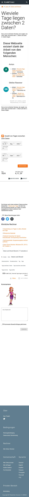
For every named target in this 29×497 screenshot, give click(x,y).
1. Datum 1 (5, 142)
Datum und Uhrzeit (16, 6)
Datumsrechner (5, 261)
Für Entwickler (7, 470)
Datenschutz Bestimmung (10, 435)
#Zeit (9, 257)
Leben (7, 6)
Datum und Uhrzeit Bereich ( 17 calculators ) (15, 251)
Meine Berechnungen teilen (12, 215)
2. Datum (5, 153)
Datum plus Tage (13, 206)
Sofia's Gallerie (7, 467)
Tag (19, 261)
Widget (23, 178)
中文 (20, 477)
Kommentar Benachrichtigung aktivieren (15, 324)
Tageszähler (12, 269)
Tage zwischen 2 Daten (7, 265)
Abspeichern (13, 178)
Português (22, 472)
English (21, 465)
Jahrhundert (5, 146)
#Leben (5, 257)
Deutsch (21, 462)
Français (21, 470)
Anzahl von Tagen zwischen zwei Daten (18, 75)
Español (21, 467)
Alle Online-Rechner (8, 449)
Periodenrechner (13, 261)
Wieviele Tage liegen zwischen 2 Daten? (18, 70)
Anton (14, 278)
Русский (21, 475)
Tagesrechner (5, 269)
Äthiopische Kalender (9, 233)
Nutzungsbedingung (9, 433)
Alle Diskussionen (8, 462)
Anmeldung (6, 491)
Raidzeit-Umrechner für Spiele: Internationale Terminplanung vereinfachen (14, 236)
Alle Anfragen (7, 465)
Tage (22, 261)
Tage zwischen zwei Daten (19, 265)
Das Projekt (6, 416)
